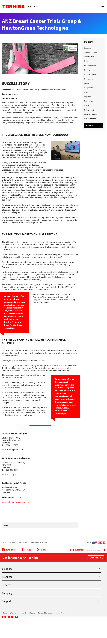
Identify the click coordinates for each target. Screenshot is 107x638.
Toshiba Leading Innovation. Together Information (10, 617)
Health (86, 83)
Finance (87, 70)
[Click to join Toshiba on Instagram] (101, 542)
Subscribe (79, 550)
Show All (90, 125)
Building (87, 48)
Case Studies (23, 542)
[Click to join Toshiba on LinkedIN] (104, 542)
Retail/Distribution (91, 114)
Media (86, 105)
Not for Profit (89, 110)
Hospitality (88, 88)
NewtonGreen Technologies (39, 542)
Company (12, 542)
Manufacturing (89, 101)
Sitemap (13, 613)
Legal (86, 92)
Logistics (87, 96)
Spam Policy (60, 613)
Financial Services (91, 74)
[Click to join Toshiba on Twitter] (99, 542)
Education (88, 61)
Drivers (28, 550)
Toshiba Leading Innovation (15, 6)
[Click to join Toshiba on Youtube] (96, 542)
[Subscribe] (104, 550)
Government (89, 79)
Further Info (11, 550)
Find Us (43, 550)
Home (3, 542)
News (5, 613)
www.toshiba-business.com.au (15, 502)
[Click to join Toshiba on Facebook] (93, 542)
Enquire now (95, 557)
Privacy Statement (45, 613)
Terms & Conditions (27, 613)
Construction (89, 57)
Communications (90, 52)
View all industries (90, 119)
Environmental (90, 65)
